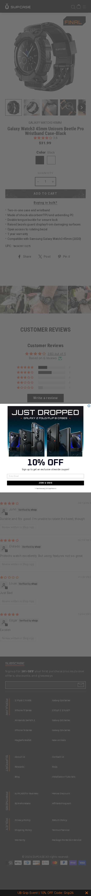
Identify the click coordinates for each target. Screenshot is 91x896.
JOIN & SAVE (45, 483)
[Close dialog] (89, 406)
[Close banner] (86, 893)
